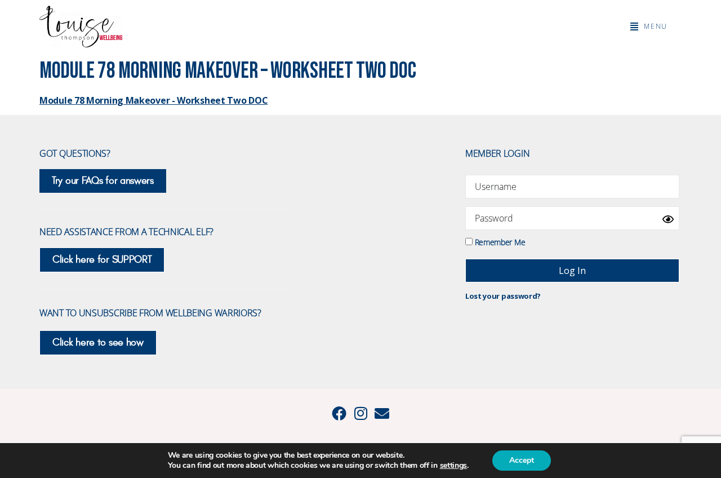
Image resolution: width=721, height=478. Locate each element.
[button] (649, 26)
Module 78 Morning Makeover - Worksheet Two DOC (153, 100)
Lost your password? (503, 296)
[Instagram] (360, 413)
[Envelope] (382, 413)
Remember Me (499, 241)
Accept (521, 460)
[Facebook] (339, 413)
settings (454, 466)
